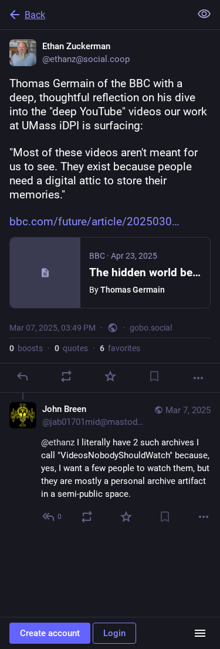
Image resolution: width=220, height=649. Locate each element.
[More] (198, 378)
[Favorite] (110, 376)
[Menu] (200, 633)
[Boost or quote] (66, 376)
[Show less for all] (204, 14)
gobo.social (151, 327)
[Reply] (22, 376)
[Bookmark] (154, 376)
